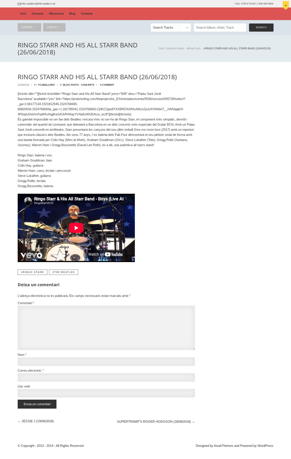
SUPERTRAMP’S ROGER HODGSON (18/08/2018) (154, 421)
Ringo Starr (33, 272)
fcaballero (46, 85)
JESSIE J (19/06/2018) (38, 421)
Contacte (86, 13)
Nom (22, 354)
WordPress (265, 445)
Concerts (37, 13)
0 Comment (107, 85)
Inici (23, 13)
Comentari (26, 303)
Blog (72, 13)
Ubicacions (56, 13)
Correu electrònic (31, 370)
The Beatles (64, 272)
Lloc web (24, 386)
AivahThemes (223, 445)
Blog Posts (71, 85)
